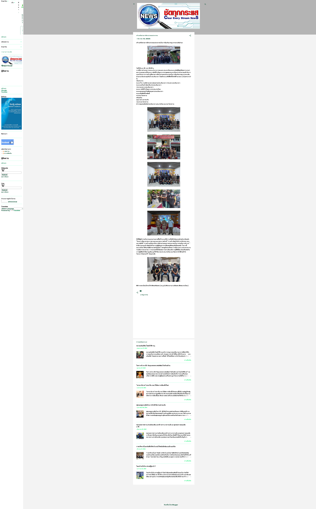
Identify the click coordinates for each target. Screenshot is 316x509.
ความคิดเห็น (8, 153)
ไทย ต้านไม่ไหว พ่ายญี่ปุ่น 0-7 (145, 466)
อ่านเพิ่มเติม (187, 360)
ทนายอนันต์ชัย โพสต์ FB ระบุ (145, 346)
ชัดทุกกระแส (22, 18)
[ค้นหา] (205, 4)
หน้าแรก (3, 37)
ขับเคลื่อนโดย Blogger (170, 505)
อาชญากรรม (144, 295)
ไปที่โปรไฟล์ (22, 34)
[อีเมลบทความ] (141, 291)
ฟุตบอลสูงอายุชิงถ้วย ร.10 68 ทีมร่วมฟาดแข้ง (151, 405)
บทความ (6, 151)
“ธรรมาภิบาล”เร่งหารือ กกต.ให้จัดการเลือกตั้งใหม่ (152, 385)
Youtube (4, 92)
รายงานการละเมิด (6, 52)
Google (4, 90)
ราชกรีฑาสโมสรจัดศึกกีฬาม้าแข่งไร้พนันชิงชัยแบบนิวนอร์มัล (156, 446)
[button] (190, 36)
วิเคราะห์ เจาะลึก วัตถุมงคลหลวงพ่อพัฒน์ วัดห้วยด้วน (153, 365)
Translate (16, 210)
